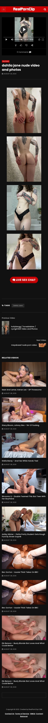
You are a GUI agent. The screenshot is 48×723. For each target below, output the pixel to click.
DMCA (32, 714)
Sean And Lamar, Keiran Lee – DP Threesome (21, 390)
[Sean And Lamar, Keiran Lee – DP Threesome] (24, 374)
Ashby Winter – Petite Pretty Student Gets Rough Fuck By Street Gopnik (23, 535)
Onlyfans (5, 61)
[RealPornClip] (24, 9)
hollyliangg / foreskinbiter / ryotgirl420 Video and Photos (24, 327)
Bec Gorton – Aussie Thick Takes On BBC (20, 572)
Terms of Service (22, 714)
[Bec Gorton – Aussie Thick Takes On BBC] (24, 556)
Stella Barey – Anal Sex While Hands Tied (20, 461)
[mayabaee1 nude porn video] (42, 345)
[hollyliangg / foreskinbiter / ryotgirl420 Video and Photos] (5, 327)
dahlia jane (18, 306)
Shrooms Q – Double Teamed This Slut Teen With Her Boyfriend (24, 497)
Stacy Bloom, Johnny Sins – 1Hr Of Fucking (20, 425)
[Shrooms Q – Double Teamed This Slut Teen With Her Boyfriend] (24, 481)
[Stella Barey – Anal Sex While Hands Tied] (24, 445)
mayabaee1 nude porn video (24, 345)
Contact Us (9, 714)
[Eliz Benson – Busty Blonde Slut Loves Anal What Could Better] (24, 628)
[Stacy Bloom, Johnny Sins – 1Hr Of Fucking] (24, 410)
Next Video (41, 340)
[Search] (45, 9)
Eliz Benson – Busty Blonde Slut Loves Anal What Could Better (23, 644)
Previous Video (8, 318)
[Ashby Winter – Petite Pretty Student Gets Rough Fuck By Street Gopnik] (24, 519)
